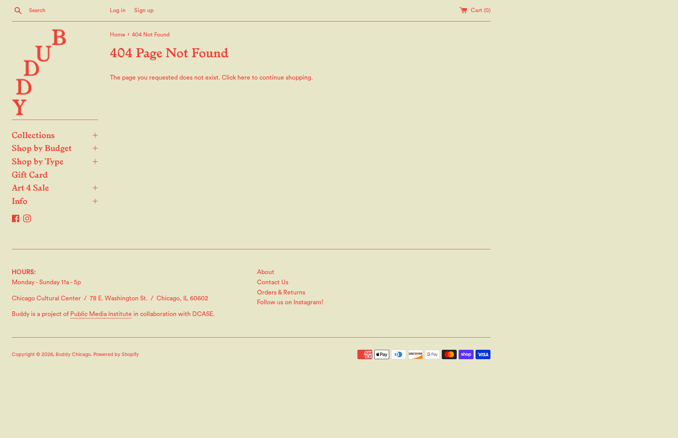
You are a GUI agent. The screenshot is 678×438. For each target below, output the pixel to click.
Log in (118, 10)
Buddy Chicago (73, 354)
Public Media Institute (101, 314)
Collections (55, 134)
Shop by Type (55, 160)
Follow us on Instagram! (290, 302)
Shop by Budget (55, 147)
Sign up (144, 10)
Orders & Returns (281, 292)
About (265, 272)
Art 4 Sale (55, 187)
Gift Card (30, 174)
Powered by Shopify (116, 354)
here (243, 78)
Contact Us (272, 282)
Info (55, 200)
